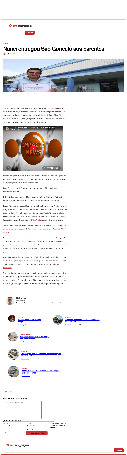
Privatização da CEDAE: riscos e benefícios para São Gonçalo (41, 354)
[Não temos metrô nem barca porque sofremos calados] (13, 337)
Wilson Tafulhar (68, 325)
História (68, 317)
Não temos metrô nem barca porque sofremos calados (35, 337)
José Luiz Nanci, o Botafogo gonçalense (29, 320)
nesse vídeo (50, 108)
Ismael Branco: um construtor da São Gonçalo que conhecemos (41, 371)
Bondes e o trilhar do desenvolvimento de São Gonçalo (82, 320)
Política (20, 317)
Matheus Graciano (25, 359)
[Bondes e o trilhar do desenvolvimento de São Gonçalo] (58, 320)
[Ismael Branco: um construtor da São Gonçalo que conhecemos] (13, 371)
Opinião (5, 43)
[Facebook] (17, 305)
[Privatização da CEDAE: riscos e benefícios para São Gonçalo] (13, 354)
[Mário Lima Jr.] (5, 53)
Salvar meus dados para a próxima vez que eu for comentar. (58, 426)
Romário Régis (21, 325)
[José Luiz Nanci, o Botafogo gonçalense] (11, 318)
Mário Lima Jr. (12, 53)
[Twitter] (19, 305)
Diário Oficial (36, 219)
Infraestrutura (25, 334)
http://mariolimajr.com (20, 300)
